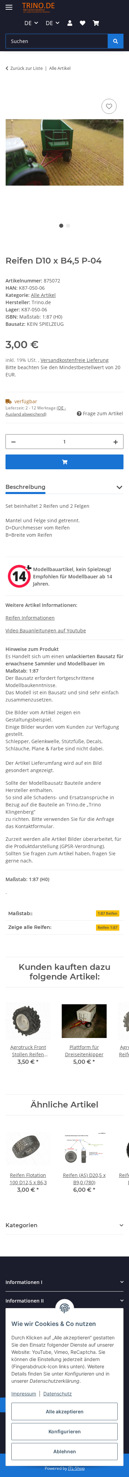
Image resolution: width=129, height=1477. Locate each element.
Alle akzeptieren (65, 1411)
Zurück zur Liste (26, 68)
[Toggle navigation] (9, 4)
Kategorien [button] (21, 1225)
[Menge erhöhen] (115, 442)
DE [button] (28, 23)
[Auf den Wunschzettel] (109, 106)
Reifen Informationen (30, 617)
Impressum (23, 1393)
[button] (69, 23)
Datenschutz (57, 1393)
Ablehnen (64, 1451)
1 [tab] (61, 226)
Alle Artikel (43, 295)
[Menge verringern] (13, 442)
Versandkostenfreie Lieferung (75, 360)
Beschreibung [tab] (25, 487)
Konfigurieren (65, 1431)
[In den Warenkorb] (11, 89)
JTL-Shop (76, 1468)
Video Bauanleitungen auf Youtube (46, 630)
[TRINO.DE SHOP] (38, 7)
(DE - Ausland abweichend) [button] (36, 411)
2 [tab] (68, 226)
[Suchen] (115, 41)
